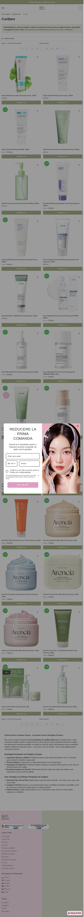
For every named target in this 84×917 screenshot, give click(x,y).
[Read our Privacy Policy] (37, 476)
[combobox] (10, 464)
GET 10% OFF (22, 484)
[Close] (77, 426)
